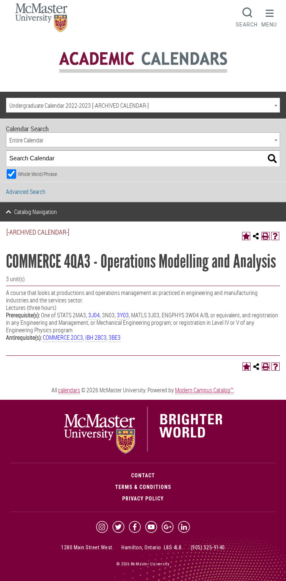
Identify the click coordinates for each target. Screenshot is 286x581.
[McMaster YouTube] (151, 527)
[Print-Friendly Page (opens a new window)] (265, 236)
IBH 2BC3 (96, 337)
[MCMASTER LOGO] (41, 20)
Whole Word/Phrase (37, 174)
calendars (69, 390)
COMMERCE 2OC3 (63, 337)
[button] (269, 16)
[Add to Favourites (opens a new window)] (246, 236)
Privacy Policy (143, 499)
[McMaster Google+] (168, 527)
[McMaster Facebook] (135, 527)
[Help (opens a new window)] (275, 236)
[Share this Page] (256, 236)
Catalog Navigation (35, 212)
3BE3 (115, 337)
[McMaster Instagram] (102, 527)
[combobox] (143, 105)
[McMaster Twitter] (118, 527)
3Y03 (123, 315)
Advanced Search (25, 192)
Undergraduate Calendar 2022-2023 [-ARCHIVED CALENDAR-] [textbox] (79, 105)
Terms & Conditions (143, 487)
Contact (143, 475)
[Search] (272, 158)
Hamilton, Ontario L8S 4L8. (152, 547)
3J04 (94, 315)
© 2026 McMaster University (143, 564)
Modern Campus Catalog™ (204, 390)
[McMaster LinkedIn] (184, 527)
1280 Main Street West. (87, 547)
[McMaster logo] (143, 452)
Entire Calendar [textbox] (26, 140)
